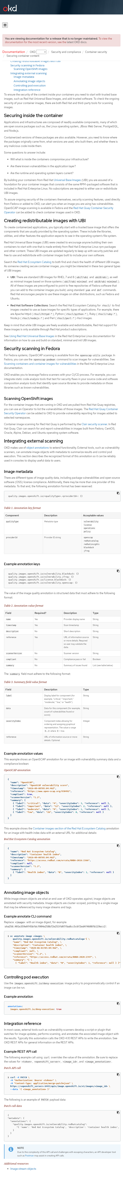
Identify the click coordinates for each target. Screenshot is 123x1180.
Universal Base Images (67, 180)
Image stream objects (23, 1169)
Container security (96, 52)
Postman (29, 1155)
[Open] (5, 25)
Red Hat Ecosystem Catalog (34, 262)
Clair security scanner (94, 424)
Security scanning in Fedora (27, 65)
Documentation (13, 52)
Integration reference (27, 90)
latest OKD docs (76, 42)
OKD (33, 52)
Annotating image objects (29, 81)
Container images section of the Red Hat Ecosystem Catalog (69, 828)
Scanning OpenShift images (30, 69)
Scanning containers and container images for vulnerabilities (40, 364)
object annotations (37, 447)
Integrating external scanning (28, 73)
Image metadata (24, 77)
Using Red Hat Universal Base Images (31, 336)
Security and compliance (66, 52)
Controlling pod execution (30, 85)
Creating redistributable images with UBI (35, 61)
